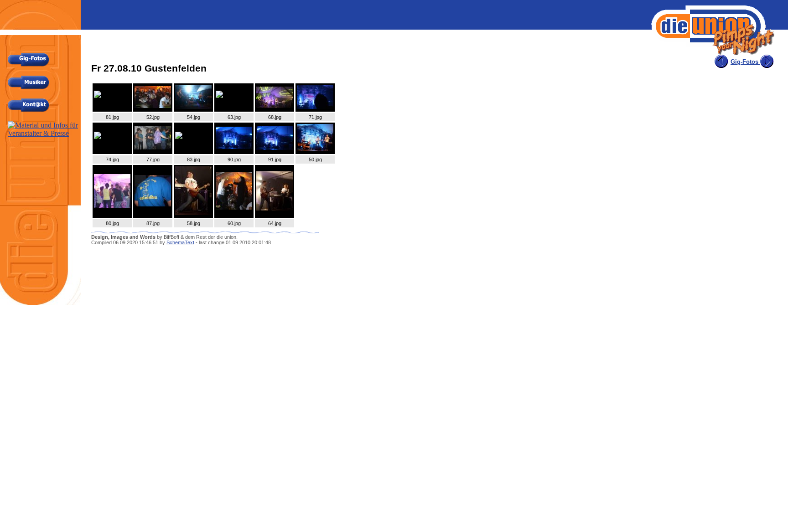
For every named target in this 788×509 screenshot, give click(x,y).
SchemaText (180, 242)
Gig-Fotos (745, 61)
